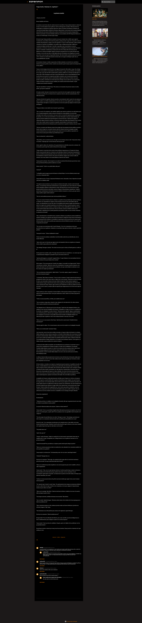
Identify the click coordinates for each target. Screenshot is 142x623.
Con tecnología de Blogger (71, 621)
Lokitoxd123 (45, 552)
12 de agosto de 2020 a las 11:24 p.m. (53, 573)
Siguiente (63, 537)
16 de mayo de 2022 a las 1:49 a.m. (67, 577)
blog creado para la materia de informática (52, 577)
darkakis (41, 547)
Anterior (54, 537)
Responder (42, 565)
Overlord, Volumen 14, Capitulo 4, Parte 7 (99, 56)
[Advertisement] (59, 610)
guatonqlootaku (43, 573)
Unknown (42, 568)
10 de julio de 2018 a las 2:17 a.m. (49, 547)
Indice (58, 537)
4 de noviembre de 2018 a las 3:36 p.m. (50, 568)
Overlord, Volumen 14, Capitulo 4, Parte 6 (99, 37)
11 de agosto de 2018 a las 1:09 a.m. (54, 552)
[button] (37, 9)
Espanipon (36, 2)
